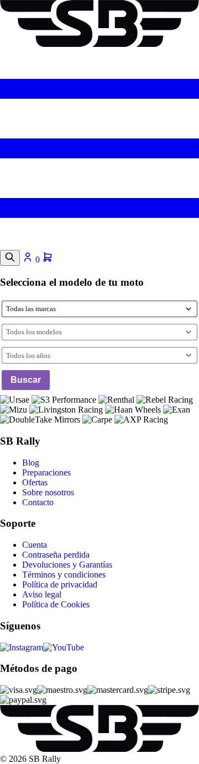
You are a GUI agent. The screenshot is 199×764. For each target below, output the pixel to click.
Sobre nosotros (48, 492)
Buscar (26, 379)
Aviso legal (41, 594)
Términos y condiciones (64, 574)
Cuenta (34, 544)
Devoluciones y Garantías (67, 564)
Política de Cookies (56, 604)
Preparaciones (46, 472)
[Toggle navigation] (99, 244)
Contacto (38, 502)
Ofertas (35, 482)
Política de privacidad (59, 584)
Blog (30, 462)
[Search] (10, 258)
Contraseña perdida (56, 554)
